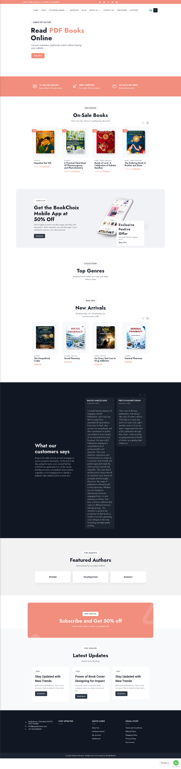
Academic (67, 160)
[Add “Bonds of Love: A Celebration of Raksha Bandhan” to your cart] (113, 144)
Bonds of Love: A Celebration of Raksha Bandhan (105, 165)
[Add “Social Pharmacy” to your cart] (83, 339)
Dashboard (96, 739)
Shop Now (123, 242)
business (128, 577)
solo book (37, 160)
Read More (41, 694)
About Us (95, 728)
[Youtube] (116, 2)
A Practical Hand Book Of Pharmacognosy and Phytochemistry (75, 165)
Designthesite (111, 755)
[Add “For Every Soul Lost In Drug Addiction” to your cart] (113, 339)
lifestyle (53, 577)
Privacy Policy (131, 739)
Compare (42, 144)
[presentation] (143, 123)
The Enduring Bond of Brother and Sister (135, 164)
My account (96, 735)
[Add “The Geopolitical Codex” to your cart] (53, 339)
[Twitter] (100, 2)
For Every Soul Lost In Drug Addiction (105, 359)
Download (39, 236)
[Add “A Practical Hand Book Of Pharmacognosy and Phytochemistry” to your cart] (83, 144)
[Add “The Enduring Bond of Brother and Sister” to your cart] (143, 144)
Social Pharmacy (72, 358)
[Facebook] (104, 2)
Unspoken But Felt (42, 163)
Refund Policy (131, 731)
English (96, 160)
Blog (38, 671)
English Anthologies (105, 160)
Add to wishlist (47, 144)
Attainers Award (98, 731)
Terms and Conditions (134, 728)
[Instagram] (108, 2)
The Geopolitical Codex (42, 359)
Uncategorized (90, 577)
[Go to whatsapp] (176, 762)
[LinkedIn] (112, 2)
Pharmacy (74, 356)
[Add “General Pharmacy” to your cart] (143, 339)
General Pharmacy (133, 358)
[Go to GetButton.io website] (176, 767)
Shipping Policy (131, 735)
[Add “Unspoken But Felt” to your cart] (53, 144)
